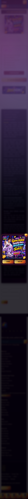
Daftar (20, 261)
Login (8, 261)
